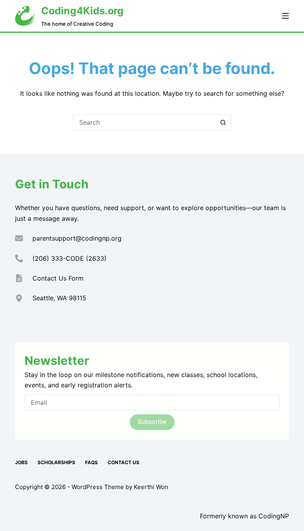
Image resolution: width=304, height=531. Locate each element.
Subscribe (152, 421)
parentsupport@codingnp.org (77, 238)
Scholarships (56, 462)
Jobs (21, 462)
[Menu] (285, 15)
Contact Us (123, 462)
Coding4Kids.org (82, 11)
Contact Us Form (58, 278)
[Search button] (223, 122)
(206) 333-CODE (58, 258)
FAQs (91, 462)
